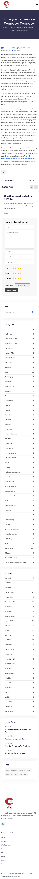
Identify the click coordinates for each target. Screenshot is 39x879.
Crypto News (9, 401)
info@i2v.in (23, 48)
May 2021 (8, 683)
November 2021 (10, 664)
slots (6, 515)
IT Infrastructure (6, 845)
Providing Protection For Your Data (17, 746)
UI (21, 774)
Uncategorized (5, 50)
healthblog (8, 424)
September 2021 (10, 673)
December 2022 (10, 602)
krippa (7, 462)
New (6, 501)
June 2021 (8, 678)
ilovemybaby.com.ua (11, 434)
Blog (6, 213)
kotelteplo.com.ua (10, 458)
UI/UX (7, 543)
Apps (7, 770)
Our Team (4, 852)
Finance (7, 405)
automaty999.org (10, 358)
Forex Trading (9, 415)
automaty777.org (10, 353)
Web (25, 774)
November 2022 (10, 606)
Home (3, 837)
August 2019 (9, 711)
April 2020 (8, 697)
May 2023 (8, 578)
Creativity (22, 770)
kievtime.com (9, 448)
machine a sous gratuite (12, 472)
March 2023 (8, 587)
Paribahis (8, 510)
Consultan (8, 391)
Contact (3, 864)
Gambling (8, 420)
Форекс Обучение (11, 558)
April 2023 (8, 583)
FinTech (7, 410)
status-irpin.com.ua (11, 534)
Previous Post (9, 180)
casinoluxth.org (9, 386)
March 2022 (8, 645)
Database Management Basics (16, 739)
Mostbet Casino (10, 481)
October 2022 (9, 611)
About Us (4, 841)
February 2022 (9, 649)
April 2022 (8, 640)
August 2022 (9, 621)
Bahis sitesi (8, 362)
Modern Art (9, 774)
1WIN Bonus (9, 334)
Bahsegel (8, 367)
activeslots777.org (11, 343)
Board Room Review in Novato (15, 753)
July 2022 (8, 626)
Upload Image (9, 285)
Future (29, 770)
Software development (12, 529)
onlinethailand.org (10, 505)
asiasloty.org (9, 348)
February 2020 (9, 707)
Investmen (8, 439)
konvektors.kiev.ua (10, 453)
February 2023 (9, 592)
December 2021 (10, 659)
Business (8, 382)
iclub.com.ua (8, 429)
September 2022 (10, 616)
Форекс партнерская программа (15, 562)
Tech (16, 774)
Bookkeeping (9, 377)
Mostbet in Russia (10, 486)
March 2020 (8, 702)
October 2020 (9, 687)
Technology (8, 539)
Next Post (31, 180)
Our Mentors (5, 849)
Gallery (3, 860)
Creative (7, 396)
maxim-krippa (9, 477)
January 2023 (9, 597)
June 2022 (8, 630)
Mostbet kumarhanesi (12, 496)
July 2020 (8, 692)
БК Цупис (8, 553)
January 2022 (9, 654)
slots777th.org (9, 520)
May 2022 (8, 635)
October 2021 (9, 668)
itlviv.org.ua (8, 443)
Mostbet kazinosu (10, 491)
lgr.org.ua (7, 467)
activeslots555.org (11, 339)
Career (3, 856)
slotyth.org (8, 524)
